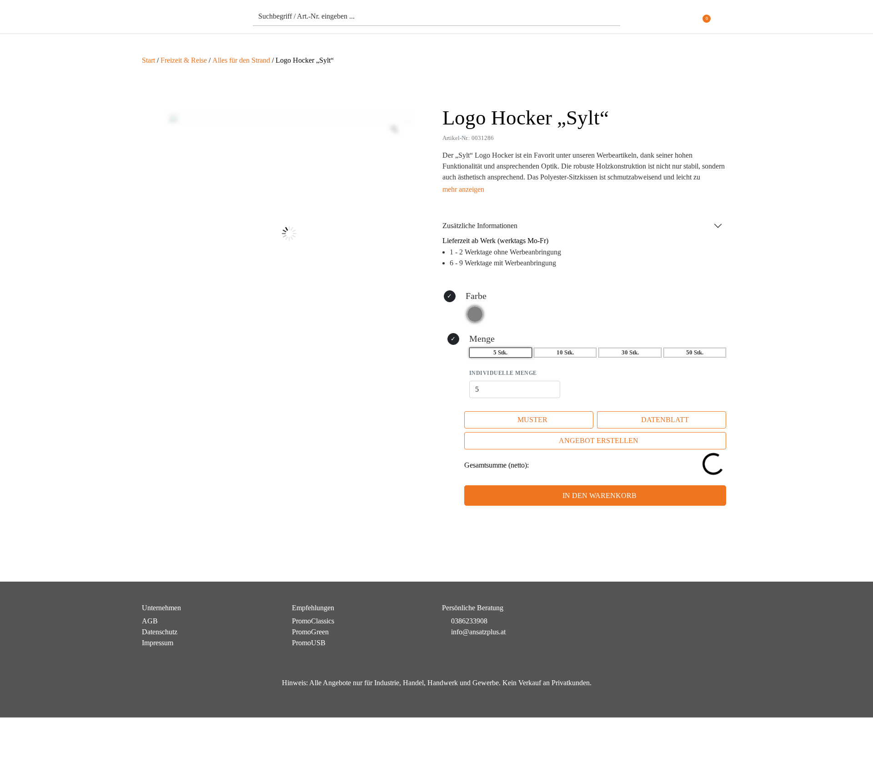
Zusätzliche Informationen (479, 225)
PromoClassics (313, 621)
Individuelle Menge (503, 373)
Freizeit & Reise (184, 60)
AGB (150, 621)
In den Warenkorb (599, 495)
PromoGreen (310, 632)
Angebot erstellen (598, 440)
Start (148, 60)
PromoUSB (309, 643)
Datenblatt (665, 419)
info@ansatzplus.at (478, 632)
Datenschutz (159, 632)
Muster (532, 419)
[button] (725, 19)
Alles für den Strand (241, 60)
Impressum (157, 643)
